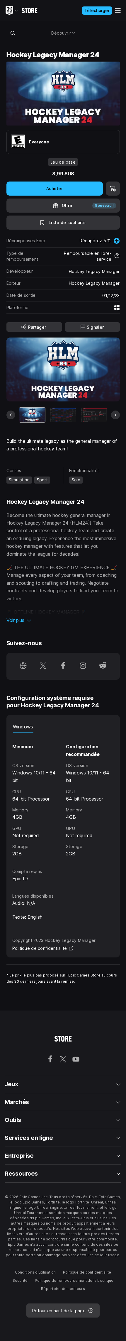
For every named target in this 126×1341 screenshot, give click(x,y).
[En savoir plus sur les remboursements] (117, 256)
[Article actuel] (32, 414)
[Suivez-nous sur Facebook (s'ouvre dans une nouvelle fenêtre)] (63, 666)
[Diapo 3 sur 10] (94, 414)
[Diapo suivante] (115, 415)
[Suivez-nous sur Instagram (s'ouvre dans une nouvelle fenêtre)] (83, 666)
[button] (63, 620)
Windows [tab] (23, 727)
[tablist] (63, 727)
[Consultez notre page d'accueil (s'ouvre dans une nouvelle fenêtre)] (23, 666)
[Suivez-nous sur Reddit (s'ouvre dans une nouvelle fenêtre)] (103, 666)
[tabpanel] (63, 795)
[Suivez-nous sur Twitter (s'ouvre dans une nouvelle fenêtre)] (43, 666)
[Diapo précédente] (10, 415)
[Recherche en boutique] (12, 33)
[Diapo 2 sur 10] (63, 414)
